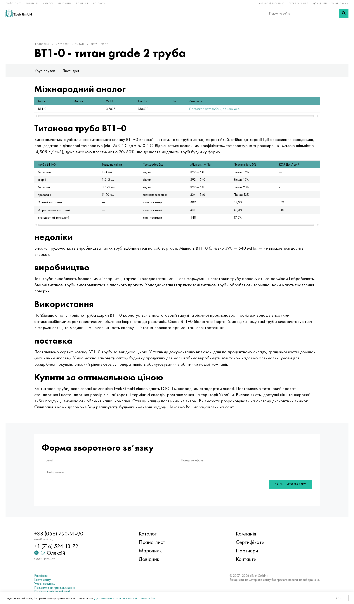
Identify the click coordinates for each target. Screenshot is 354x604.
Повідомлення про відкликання (54, 588)
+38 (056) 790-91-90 (272, 3)
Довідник (82, 3)
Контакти (99, 3)
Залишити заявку (290, 484)
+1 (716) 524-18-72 (56, 546)
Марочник (65, 3)
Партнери (247, 550)
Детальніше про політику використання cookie (124, 598)
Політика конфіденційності (52, 591)
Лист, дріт (70, 70)
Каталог (48, 3)
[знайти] (343, 13)
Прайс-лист (13, 3)
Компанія (32, 3)
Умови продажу (44, 584)
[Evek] (19, 13)
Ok (338, 598)
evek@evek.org (299, 3)
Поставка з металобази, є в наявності (214, 109)
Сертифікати (250, 542)
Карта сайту (42, 580)
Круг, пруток (44, 70)
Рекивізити (41, 576)
